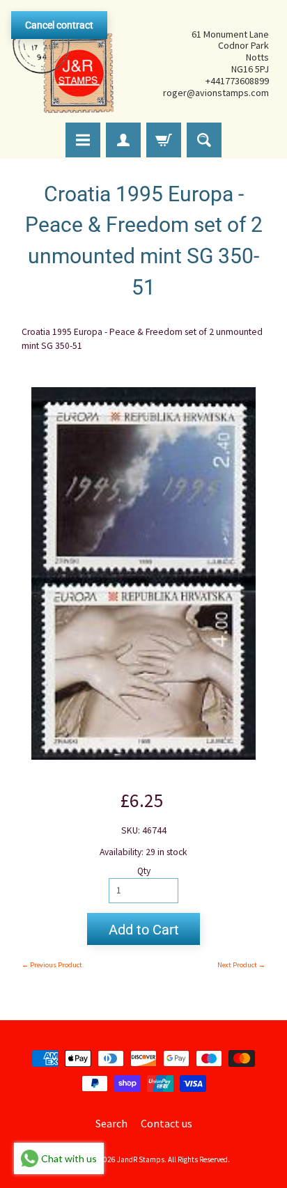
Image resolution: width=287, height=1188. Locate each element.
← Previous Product (52, 964)
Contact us (166, 1123)
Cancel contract (59, 25)
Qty (143, 871)
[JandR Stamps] (63, 63)
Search (111, 1123)
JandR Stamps (140, 1159)
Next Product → (241, 964)
